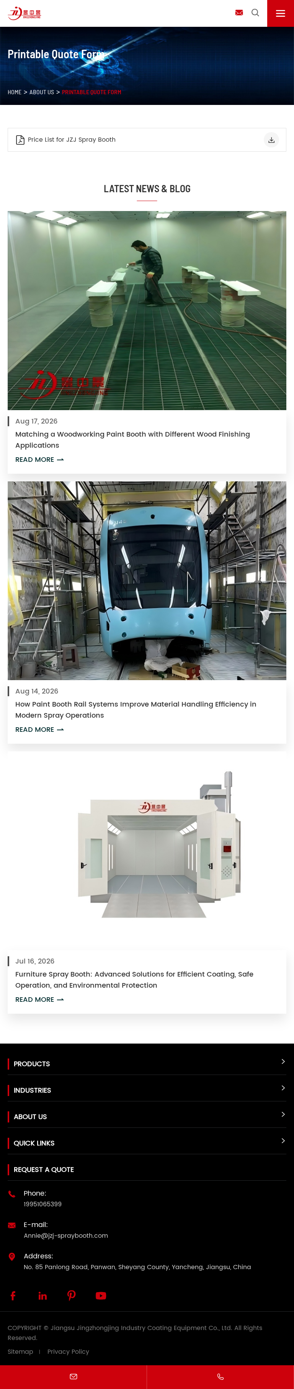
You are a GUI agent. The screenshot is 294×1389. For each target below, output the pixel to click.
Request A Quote (44, 1169)
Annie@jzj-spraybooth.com (66, 1236)
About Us (41, 91)
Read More (40, 459)
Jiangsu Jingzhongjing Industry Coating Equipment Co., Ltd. (141, 1328)
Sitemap (20, 1352)
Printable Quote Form (91, 91)
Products (32, 1064)
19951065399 (43, 1204)
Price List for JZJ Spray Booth (65, 140)
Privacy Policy (68, 1352)
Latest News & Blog (147, 188)
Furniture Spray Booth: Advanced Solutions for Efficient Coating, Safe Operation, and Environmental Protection (134, 980)
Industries (32, 1090)
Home (14, 91)
